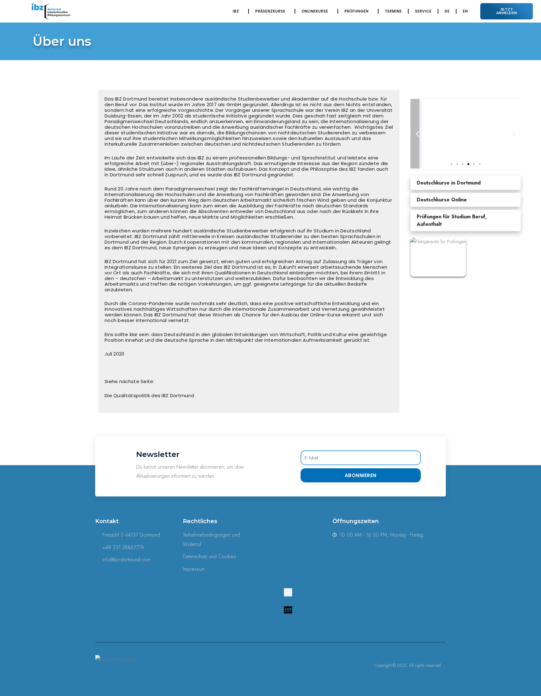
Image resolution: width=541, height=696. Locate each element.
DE (447, 11)
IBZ (236, 11)
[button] (506, 11)
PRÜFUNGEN (356, 11)
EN (465, 11)
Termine (393, 11)
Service (423, 11)
